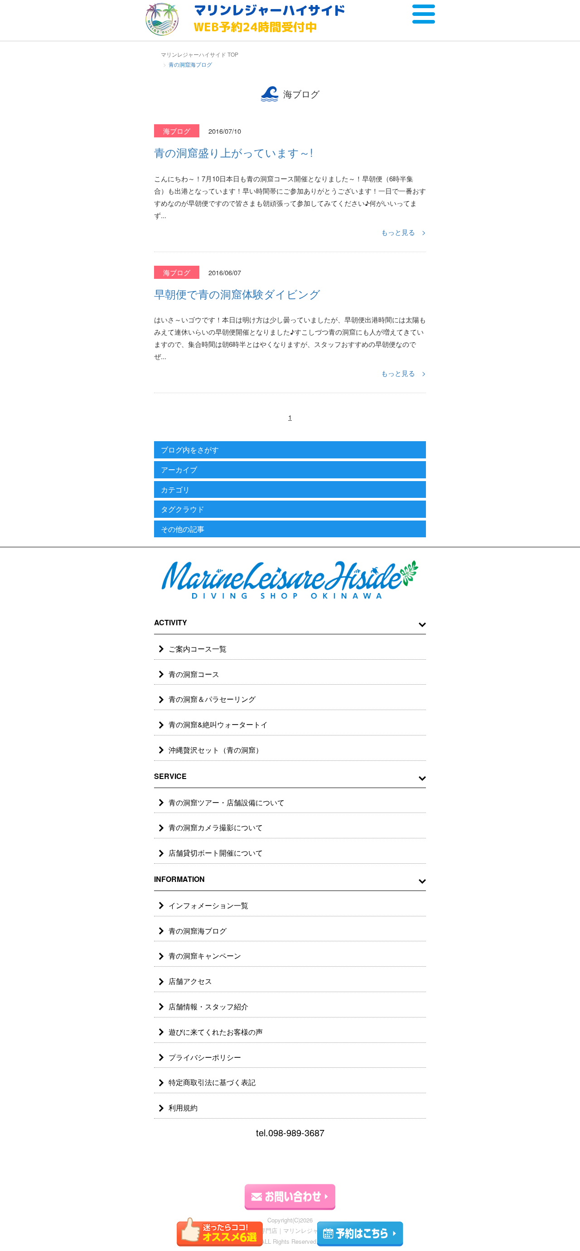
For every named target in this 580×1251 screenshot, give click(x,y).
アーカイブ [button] (179, 469)
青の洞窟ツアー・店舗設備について (227, 802)
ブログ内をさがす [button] (190, 449)
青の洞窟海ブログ (198, 930)
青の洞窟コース (194, 674)
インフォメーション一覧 (208, 905)
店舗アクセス (190, 981)
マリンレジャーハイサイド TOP (199, 54)
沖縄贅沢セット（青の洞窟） (216, 750)
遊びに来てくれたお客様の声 (216, 1032)
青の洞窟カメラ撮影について (216, 827)
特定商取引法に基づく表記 (212, 1082)
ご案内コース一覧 (198, 648)
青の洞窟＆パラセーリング (212, 699)
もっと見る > (403, 232)
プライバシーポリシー (205, 1057)
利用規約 (183, 1107)
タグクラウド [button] (182, 509)
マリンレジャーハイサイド (269, 18)
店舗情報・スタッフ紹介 (208, 1006)
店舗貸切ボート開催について (216, 852)
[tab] (290, 450)
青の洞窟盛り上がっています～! (233, 152)
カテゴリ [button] (175, 489)
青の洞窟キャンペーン (205, 955)
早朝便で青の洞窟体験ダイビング (237, 294)
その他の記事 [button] (182, 529)
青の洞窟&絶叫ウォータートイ (218, 724)
